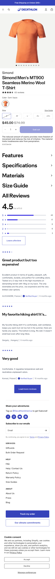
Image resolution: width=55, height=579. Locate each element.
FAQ (7, 464)
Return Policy (12, 473)
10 (39, 65)
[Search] (9, 9)
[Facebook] (8, 417)
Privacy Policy (16, 552)
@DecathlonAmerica (22, 411)
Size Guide (49, 110)
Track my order (27, 514)
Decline (27, 566)
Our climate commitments (27, 522)
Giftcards (10, 448)
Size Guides (11, 482)
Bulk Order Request (15, 452)
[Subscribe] (45, 430)
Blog (8, 502)
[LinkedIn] (25, 417)
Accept (27, 559)
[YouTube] (19, 417)
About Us (10, 493)
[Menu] (3, 9)
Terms (32, 437)
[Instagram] (14, 417)
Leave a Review (14, 240)
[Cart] (52, 9)
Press (8, 498)
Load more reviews (27, 389)
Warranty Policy (13, 477)
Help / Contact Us (14, 468)
